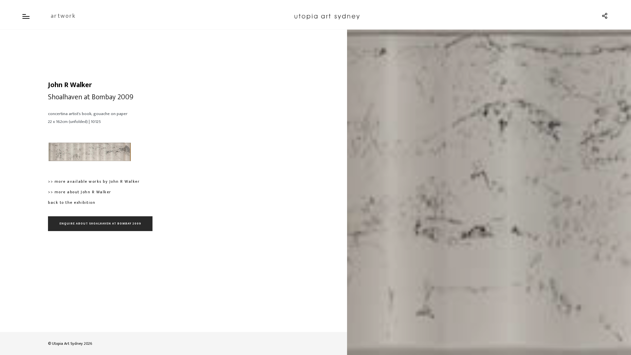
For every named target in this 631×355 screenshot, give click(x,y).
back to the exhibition (71, 202)
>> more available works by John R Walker (94, 181)
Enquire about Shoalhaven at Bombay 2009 (100, 223)
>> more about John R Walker (79, 192)
